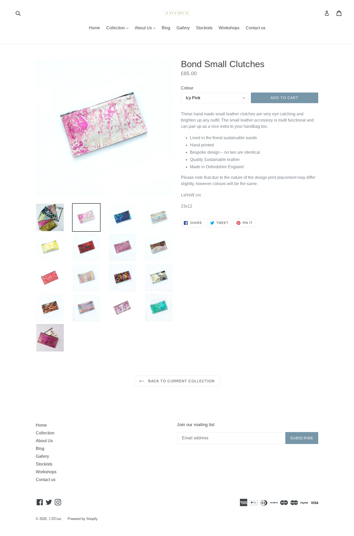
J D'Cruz (55, 519)
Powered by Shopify (83, 519)
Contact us (255, 28)
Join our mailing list (196, 424)
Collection (118, 27)
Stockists (204, 28)
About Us (146, 27)
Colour (187, 88)
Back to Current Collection (181, 381)
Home (94, 28)
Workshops (229, 28)
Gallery (183, 28)
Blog (166, 28)
